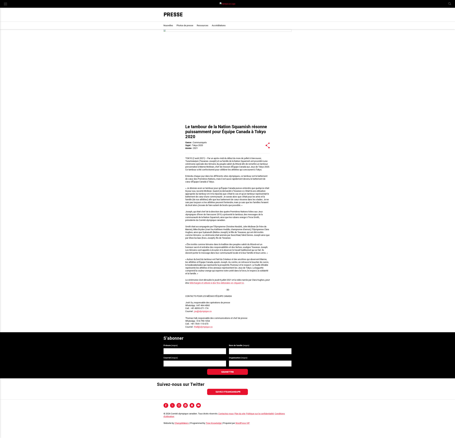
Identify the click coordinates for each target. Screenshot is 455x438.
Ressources (202, 25)
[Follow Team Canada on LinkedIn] (185, 407)
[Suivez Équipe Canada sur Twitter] (172, 407)
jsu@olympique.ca (203, 311)
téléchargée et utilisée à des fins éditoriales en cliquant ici (217, 283)
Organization (238, 358)
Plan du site (239, 413)
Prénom (171, 345)
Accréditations (219, 25)
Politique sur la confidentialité (260, 413)
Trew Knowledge (214, 423)
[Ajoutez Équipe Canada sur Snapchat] (192, 407)
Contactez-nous (226, 413)
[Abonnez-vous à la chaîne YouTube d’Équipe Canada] (198, 407)
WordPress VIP (242, 423)
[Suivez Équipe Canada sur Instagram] (179, 407)
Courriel (171, 358)
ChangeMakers (182, 423)
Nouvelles (168, 25)
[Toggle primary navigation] (5, 4)
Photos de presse (185, 25)
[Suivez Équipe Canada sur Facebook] (166, 407)
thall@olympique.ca (203, 327)
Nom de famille (239, 345)
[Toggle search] (450, 4)
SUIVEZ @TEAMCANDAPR (228, 391)
